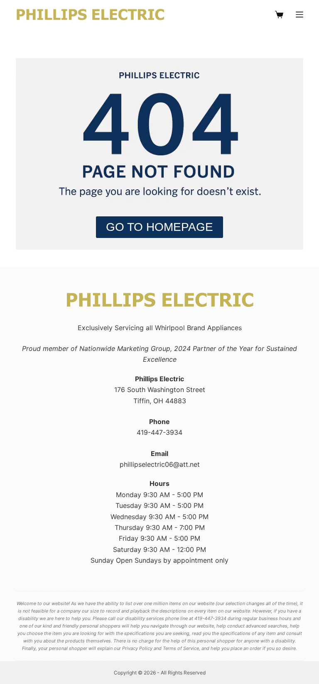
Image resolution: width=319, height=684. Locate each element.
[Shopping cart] (279, 14)
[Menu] (299, 14)
